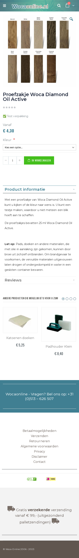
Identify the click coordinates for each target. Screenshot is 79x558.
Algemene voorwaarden (39, 446)
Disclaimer (40, 456)
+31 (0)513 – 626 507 (49, 396)
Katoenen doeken (20, 338)
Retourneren (39, 441)
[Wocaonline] (28, 5)
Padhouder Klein (59, 346)
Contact (39, 462)
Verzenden (39, 436)
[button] (71, 22)
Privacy (39, 451)
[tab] (39, 189)
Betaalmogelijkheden (39, 431)
